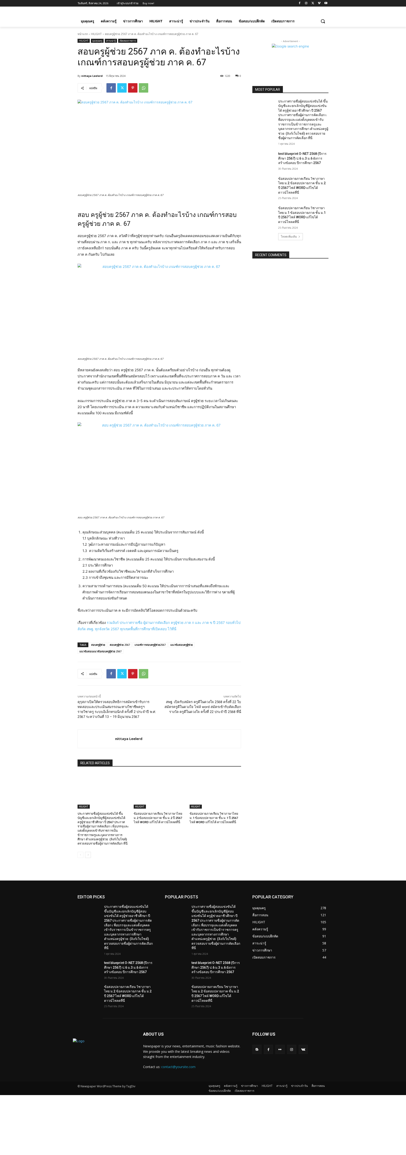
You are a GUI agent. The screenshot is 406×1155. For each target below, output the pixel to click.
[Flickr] (280, 1049)
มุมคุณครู (97, 40)
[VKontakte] (303, 1049)
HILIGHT (96, 34)
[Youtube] (325, 3)
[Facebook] (299, 3)
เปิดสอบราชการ (128, 40)
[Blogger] (257, 1049)
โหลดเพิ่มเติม (289, 237)
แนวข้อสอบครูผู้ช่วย (181, 644)
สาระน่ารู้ (111, 40)
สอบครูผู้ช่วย (98, 644)
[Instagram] (306, 3)
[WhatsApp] (143, 88)
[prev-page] (80, 855)
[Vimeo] (319, 3)
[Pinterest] (132, 88)
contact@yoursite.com (178, 1067)
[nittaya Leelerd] (96, 739)
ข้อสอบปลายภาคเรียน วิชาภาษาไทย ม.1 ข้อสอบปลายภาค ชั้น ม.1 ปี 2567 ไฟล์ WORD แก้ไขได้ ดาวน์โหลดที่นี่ (214, 818)
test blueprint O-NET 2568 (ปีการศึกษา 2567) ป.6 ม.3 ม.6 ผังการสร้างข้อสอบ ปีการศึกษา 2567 (302, 158)
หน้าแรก (83, 34)
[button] (322, 21)
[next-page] (88, 855)
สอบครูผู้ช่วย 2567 (120, 644)
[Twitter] (313, 3)
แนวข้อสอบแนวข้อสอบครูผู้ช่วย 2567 (100, 651)
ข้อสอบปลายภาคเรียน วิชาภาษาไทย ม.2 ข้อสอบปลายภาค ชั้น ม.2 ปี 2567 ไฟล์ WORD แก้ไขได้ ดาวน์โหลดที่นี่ (158, 818)
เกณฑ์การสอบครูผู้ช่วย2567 (150, 644)
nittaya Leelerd (92, 76)
